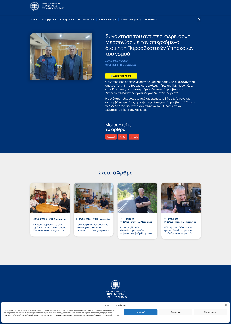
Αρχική (34, 19)
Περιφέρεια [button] (48, 19)
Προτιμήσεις (210, 312)
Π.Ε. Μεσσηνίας (128, 64)
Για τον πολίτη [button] (85, 19)
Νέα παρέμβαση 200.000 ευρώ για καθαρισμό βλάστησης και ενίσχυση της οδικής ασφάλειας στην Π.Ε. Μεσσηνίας (92, 229)
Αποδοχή (140, 312)
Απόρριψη (175, 312)
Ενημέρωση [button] (66, 19)
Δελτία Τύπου (129, 221)
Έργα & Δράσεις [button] (106, 19)
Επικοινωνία (151, 19)
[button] (225, 305)
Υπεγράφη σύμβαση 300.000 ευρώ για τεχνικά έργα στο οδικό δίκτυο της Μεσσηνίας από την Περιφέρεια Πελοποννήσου (49, 229)
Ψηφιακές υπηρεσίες (130, 19)
